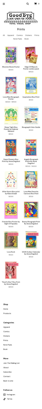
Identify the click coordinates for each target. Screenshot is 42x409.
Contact (6, 376)
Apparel (10, 35)
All (4, 35)
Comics (20, 35)
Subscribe (7, 372)
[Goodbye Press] (21, 18)
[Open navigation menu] (4, 4)
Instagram (11, 394)
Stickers (28, 35)
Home (5, 309)
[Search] (28, 4)
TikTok (9, 399)
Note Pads (17, 39)
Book (27, 39)
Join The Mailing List (11, 363)
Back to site (8, 381)
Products (7, 313)
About (6, 367)
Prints (36, 35)
